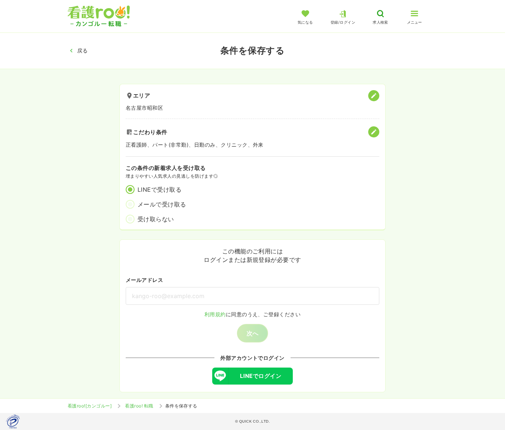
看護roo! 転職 (139, 406)
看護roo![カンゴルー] (90, 406)
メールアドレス (144, 280)
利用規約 (215, 314)
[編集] (373, 95)
